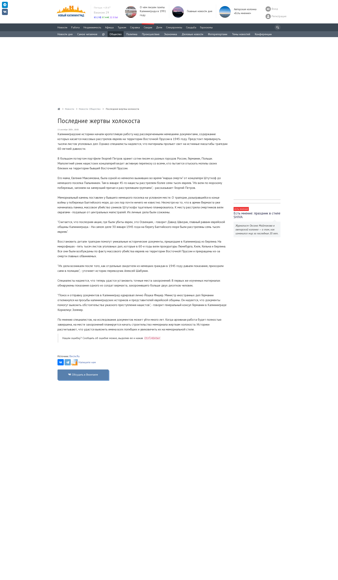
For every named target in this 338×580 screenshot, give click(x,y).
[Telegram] (68, 362)
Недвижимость (92, 27)
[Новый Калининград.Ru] (59, 108)
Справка (135, 27)
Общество (116, 34)
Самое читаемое (87, 34)
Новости (62, 27)
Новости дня (65, 34)
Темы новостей (241, 34)
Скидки (148, 27)
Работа (75, 27)
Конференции (263, 34)
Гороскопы (206, 27)
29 (101, 12)
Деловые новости (192, 34)
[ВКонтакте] (61, 362)
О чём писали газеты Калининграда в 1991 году (153, 11)
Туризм (122, 27)
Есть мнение (241, 208)
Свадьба (191, 27)
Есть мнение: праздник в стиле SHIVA (257, 215)
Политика (131, 34)
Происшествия (150, 34)
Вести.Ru (74, 356)
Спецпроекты (174, 27)
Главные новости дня (199, 11)
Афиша (109, 27)
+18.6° (102, 7)
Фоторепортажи (217, 34)
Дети (159, 27)
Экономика (170, 34)
